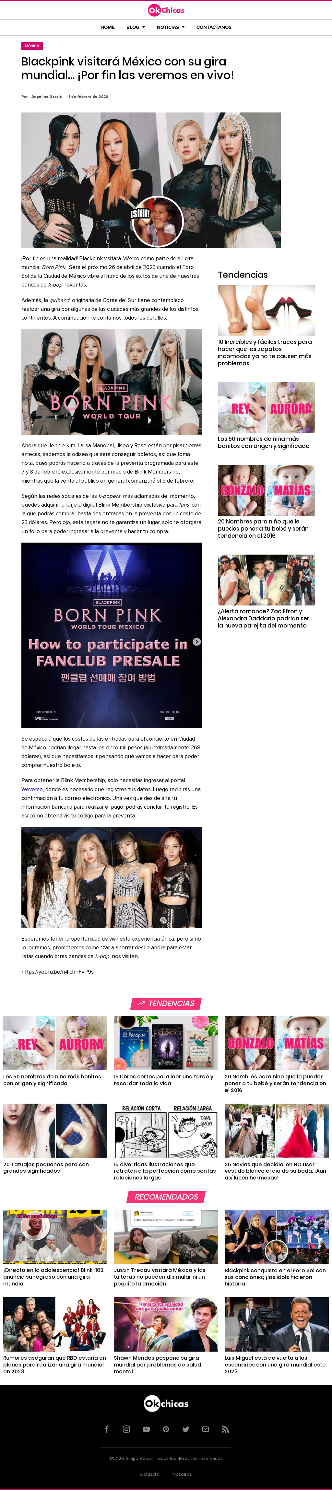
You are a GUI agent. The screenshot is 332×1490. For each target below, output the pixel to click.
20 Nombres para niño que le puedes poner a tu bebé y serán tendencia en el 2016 (263, 529)
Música (32, 46)
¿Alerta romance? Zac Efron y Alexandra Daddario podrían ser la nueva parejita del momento (263, 618)
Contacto (149, 1474)
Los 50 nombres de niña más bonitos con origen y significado (264, 442)
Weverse (32, 789)
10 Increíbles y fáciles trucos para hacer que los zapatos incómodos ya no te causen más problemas (265, 352)
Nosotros (182, 1474)
